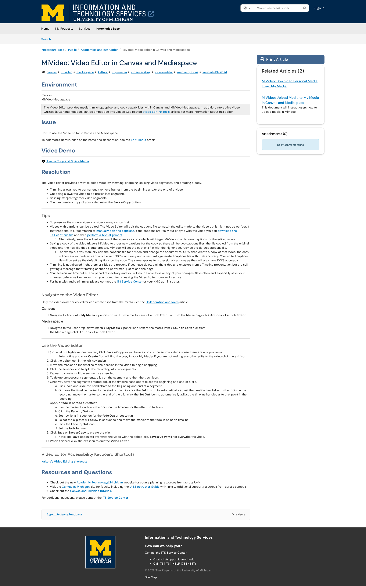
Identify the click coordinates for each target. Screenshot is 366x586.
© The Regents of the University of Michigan (178, 570)
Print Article (276, 59)
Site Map (151, 577)
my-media (119, 72)
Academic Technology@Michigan (100, 482)
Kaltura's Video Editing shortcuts (64, 461)
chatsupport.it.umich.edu (177, 559)
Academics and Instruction (99, 50)
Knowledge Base (108, 28)
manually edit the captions (115, 231)
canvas (52, 72)
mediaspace (85, 72)
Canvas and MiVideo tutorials (91, 491)
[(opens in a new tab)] (98, 12)
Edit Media (138, 140)
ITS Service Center (130, 281)
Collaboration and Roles (162, 302)
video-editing (141, 72)
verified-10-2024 (214, 72)
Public (72, 50)
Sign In (319, 8)
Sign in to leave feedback (64, 514)
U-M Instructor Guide (144, 487)
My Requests (64, 28)
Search (47, 39)
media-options (187, 72)
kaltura (103, 72)
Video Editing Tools (156, 112)
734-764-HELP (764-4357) (178, 563)
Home (45, 28)
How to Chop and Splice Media (67, 161)
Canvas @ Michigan (76, 487)
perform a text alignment (104, 235)
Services (84, 28)
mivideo (66, 72)
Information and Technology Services (179, 537)
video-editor (164, 72)
